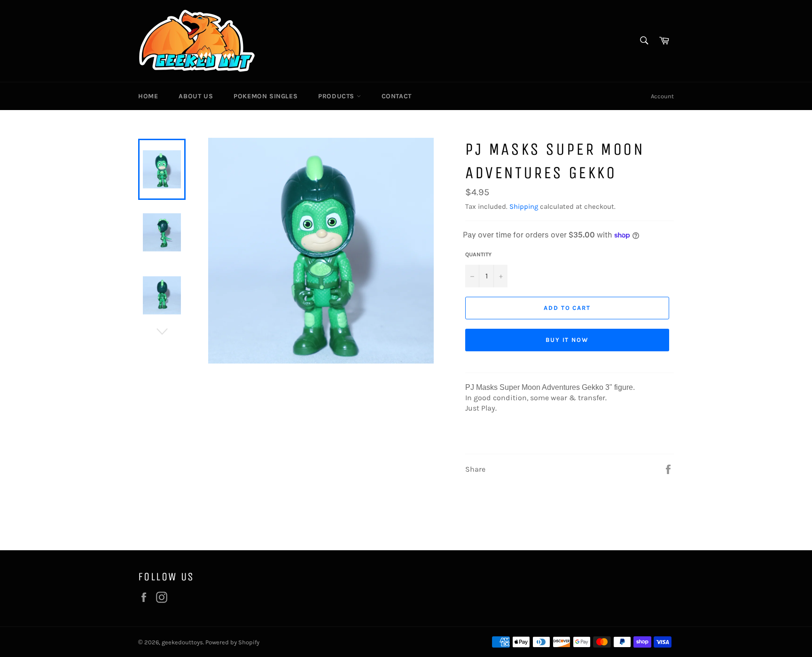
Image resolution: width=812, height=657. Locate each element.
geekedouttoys (182, 642)
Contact (397, 96)
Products (337, 96)
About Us (196, 96)
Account (662, 96)
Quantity (478, 254)
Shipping (523, 206)
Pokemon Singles (265, 96)
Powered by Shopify (232, 642)
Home (148, 96)
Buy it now (567, 339)
